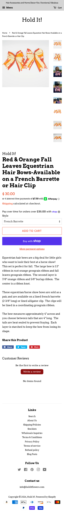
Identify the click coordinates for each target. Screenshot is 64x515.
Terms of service (32, 445)
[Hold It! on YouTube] (44, 470)
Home (4, 33)
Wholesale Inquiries (32, 433)
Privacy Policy (32, 441)
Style (5, 215)
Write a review (32, 371)
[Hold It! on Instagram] (38, 470)
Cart (59, 7)
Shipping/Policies (32, 424)
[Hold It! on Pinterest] (32, 470)
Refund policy (32, 450)
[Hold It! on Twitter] (19, 470)
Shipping (7, 203)
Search (32, 416)
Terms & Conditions (32, 437)
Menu (9, 7)
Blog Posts (32, 454)
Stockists (32, 429)
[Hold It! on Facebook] (25, 470)
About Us (32, 420)
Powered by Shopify (46, 497)
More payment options (32, 249)
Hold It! (32, 20)
